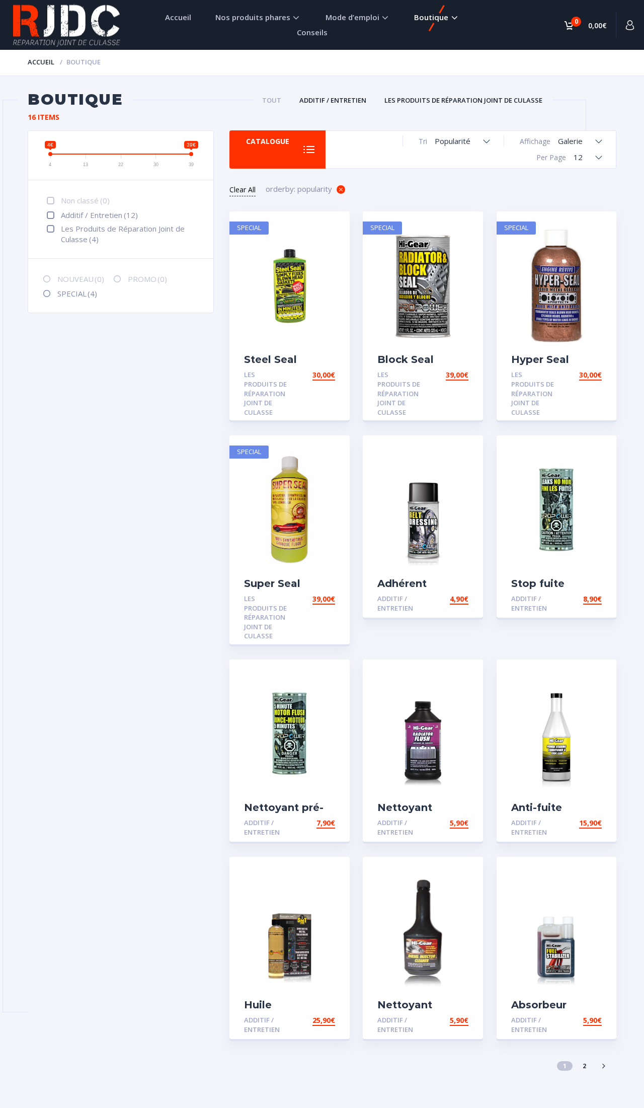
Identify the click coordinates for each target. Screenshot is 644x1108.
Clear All (242, 189)
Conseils (312, 32)
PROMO (147, 279)
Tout (271, 100)
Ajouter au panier (299, 375)
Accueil (178, 17)
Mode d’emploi (352, 17)
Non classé (85, 200)
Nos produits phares (252, 17)
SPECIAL (77, 293)
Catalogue (267, 141)
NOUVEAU (80, 279)
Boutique (431, 17)
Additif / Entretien (332, 100)
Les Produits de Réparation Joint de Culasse (463, 100)
